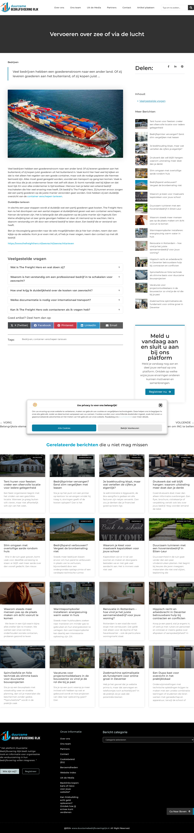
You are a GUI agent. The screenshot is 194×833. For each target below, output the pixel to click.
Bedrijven (13, 62)
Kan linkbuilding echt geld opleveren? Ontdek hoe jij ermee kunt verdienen (69, 805)
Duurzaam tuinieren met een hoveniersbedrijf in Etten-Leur (169, 548)
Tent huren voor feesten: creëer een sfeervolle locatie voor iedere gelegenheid (167, 124)
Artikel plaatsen (145, 7)
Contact (126, 7)
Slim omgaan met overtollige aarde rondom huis (21, 548)
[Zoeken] (191, 7)
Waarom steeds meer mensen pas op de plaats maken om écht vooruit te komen (167, 220)
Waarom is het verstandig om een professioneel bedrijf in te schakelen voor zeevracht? (65, 278)
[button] (160, 405)
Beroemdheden (69, 767)
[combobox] (174, 7)
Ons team (75, 7)
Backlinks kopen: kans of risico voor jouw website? (69, 787)
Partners (111, 7)
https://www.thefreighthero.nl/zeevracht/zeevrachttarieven (41, 243)
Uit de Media (94, 7)
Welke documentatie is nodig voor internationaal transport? (65, 299)
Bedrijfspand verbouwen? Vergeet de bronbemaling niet (71, 548)
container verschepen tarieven (44, 196)
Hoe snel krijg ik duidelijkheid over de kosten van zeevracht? (65, 290)
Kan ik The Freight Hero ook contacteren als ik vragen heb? (65, 309)
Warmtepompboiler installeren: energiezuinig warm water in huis (166, 233)
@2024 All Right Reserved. (97, 828)
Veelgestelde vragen (152, 101)
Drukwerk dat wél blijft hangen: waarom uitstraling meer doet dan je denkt (166, 160)
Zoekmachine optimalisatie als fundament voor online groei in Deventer (166, 304)
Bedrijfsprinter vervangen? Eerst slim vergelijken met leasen (71, 484)
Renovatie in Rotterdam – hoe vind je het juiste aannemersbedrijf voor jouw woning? (121, 614)
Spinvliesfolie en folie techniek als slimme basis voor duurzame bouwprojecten (167, 275)
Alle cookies (64, 428)
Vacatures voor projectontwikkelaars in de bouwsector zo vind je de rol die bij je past (71, 677)
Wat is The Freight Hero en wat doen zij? (65, 267)
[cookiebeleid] (125, 417)
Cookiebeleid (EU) (67, 761)
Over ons (59, 7)
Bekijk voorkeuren (130, 428)
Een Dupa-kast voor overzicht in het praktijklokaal (166, 676)
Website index (68, 772)
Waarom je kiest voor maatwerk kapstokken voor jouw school (121, 548)
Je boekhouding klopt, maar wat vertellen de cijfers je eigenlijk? (121, 484)
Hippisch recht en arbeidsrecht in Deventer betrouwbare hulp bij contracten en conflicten (166, 262)
